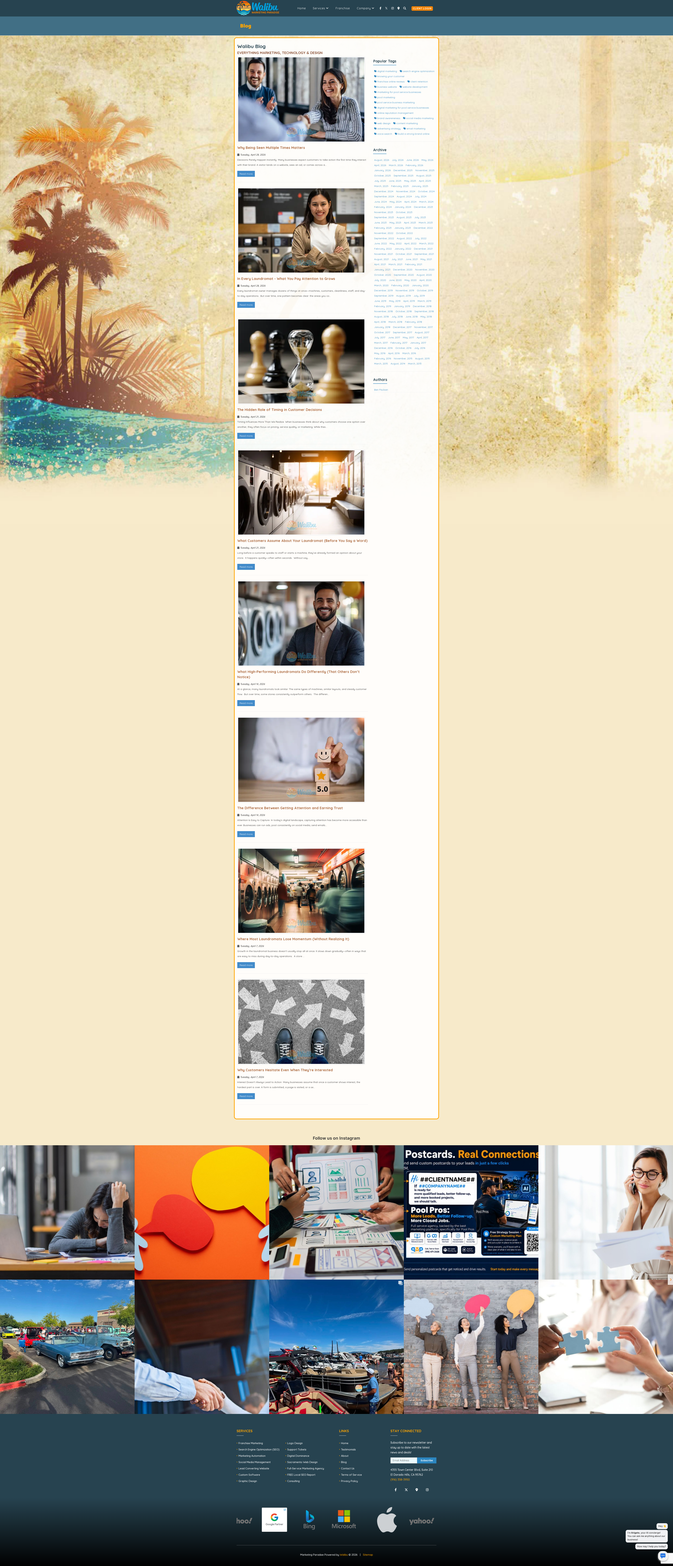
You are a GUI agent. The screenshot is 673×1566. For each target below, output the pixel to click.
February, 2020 (400, 285)
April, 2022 (410, 243)
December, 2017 (402, 327)
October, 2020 (382, 274)
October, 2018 (404, 311)
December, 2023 (423, 206)
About (344, 1455)
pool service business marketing (396, 102)
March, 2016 (409, 353)
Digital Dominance (298, 1455)
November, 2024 (405, 191)
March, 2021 (395, 264)
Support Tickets (296, 1449)
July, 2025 (380, 180)
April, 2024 (410, 201)
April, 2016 (394, 353)
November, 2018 (383, 311)
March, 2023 (426, 222)
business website (387, 86)
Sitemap (368, 1554)
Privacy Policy (349, 1481)
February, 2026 (414, 165)
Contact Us (347, 1468)
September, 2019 (383, 295)
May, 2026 (427, 159)
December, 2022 (423, 227)
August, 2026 (381, 159)
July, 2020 (380, 280)
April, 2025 (425, 180)
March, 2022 (426, 243)
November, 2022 (383, 233)
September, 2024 (384, 196)
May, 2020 (411, 280)
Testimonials (348, 1449)
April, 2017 (422, 337)
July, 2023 (420, 217)
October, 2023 (404, 212)
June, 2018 (412, 316)
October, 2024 (426, 191)
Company (364, 8)
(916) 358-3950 (400, 1479)
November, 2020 (424, 269)
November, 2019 (405, 290)
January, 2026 (382, 170)
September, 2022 (384, 238)
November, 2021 (383, 253)
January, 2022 (403, 248)
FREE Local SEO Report (301, 1474)
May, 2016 (379, 353)
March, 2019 (424, 300)
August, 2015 (422, 358)
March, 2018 (395, 321)
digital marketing (387, 71)
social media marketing (420, 118)
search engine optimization (418, 71)
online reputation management (395, 112)
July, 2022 (420, 238)
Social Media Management (255, 1462)
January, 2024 (403, 206)
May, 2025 (410, 180)
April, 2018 (380, 321)
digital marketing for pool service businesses (403, 107)
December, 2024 (383, 191)
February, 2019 (382, 306)
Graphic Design (248, 1481)
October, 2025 (382, 175)
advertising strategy (389, 128)
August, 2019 (403, 295)
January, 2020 (420, 285)
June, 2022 (380, 243)
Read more (246, 173)
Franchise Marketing (251, 1443)
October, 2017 (382, 332)
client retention (419, 81)
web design (383, 123)
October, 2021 (404, 253)
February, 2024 (383, 206)
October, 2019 (425, 290)
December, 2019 (383, 290)
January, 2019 (402, 306)
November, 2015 (403, 358)
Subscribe (427, 1460)
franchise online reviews (391, 81)
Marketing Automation (252, 1455)
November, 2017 (423, 327)
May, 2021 (426, 259)
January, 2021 (382, 269)
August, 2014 (398, 363)
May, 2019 (394, 300)
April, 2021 (380, 264)
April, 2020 (425, 280)
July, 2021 (397, 259)
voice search (384, 133)
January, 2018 (382, 327)
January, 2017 (418, 342)
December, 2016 (383, 347)
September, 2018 (424, 311)
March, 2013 (415, 363)
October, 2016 (403, 347)
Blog (344, 1462)
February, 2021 (413, 264)
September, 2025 (403, 175)
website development (414, 86)
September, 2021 (424, 253)
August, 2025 (423, 175)
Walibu (344, 1554)
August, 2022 (404, 238)
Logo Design (295, 1443)
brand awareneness (388, 118)
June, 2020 (395, 280)
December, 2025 (403, 170)
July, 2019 (419, 295)
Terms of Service (351, 1474)
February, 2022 (383, 248)
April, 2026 (380, 165)
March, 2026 (396, 165)
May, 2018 (426, 316)
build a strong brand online (413, 133)
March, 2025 (381, 186)
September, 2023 (384, 217)
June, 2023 (380, 222)
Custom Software (249, 1474)
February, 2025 (400, 186)
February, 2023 (383, 227)
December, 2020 (402, 269)
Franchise (343, 8)
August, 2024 (404, 196)
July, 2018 (397, 316)
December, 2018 (422, 306)
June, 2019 (380, 300)
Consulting (293, 1481)
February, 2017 (398, 342)
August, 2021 (381, 259)
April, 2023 (410, 222)
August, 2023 (404, 217)
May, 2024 (396, 201)
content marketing (407, 123)
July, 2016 (419, 347)
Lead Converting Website (254, 1468)
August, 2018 (381, 316)
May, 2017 (408, 337)
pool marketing (386, 97)
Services (319, 8)
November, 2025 (424, 170)
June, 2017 (394, 337)
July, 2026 (397, 159)
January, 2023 (402, 227)
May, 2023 (395, 222)
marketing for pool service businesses (399, 91)
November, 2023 (383, 212)
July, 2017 (379, 337)
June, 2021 (412, 259)
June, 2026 (412, 159)
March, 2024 (426, 201)
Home (301, 8)
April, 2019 (409, 300)
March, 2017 (381, 342)
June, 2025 (395, 180)
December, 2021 (423, 248)
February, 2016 (382, 358)
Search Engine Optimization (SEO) (259, 1449)
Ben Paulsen (381, 389)
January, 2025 (420, 186)
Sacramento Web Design (302, 1462)
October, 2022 (404, 233)
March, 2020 (381, 285)
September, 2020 (404, 274)
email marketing (415, 128)
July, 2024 (420, 196)
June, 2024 (380, 201)
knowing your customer (391, 76)
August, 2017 (422, 332)
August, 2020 (424, 274)
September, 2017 (402, 332)
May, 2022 (396, 243)
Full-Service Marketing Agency (305, 1468)
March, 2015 (381, 363)
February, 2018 (413, 321)
